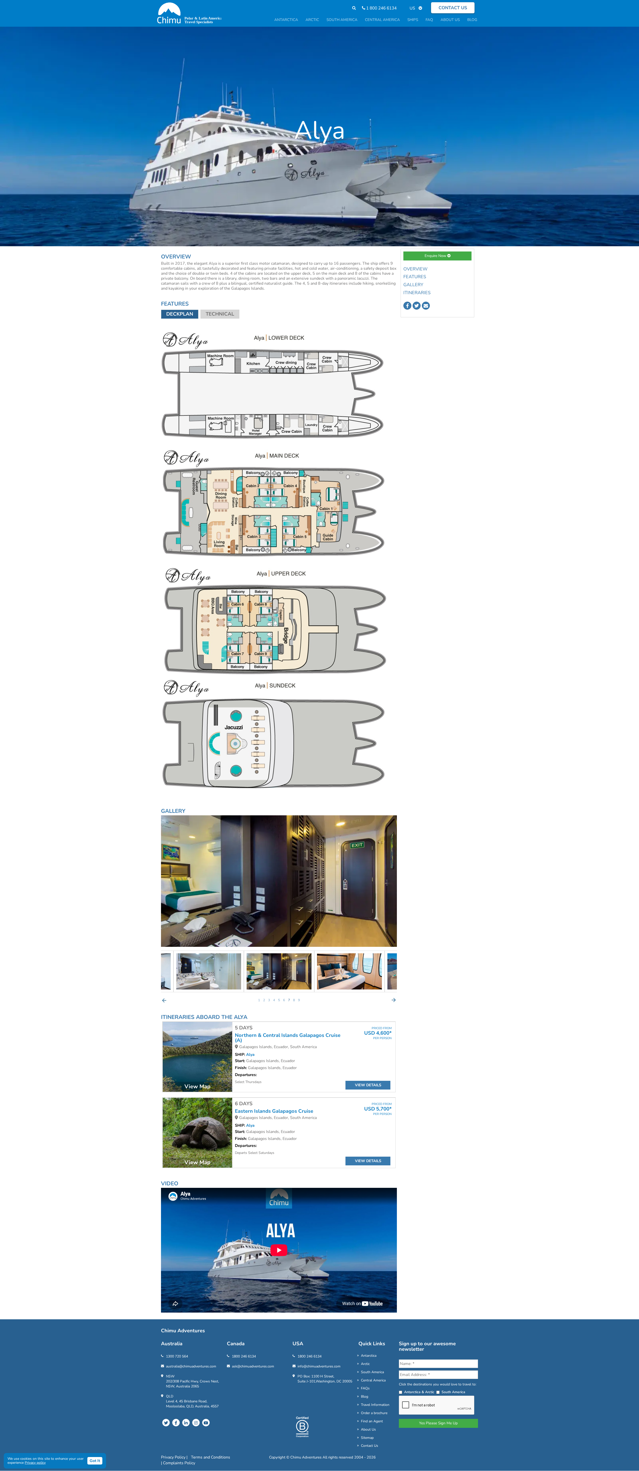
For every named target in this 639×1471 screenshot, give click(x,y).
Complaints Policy (179, 1463)
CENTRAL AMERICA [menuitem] (382, 19)
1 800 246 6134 (381, 8)
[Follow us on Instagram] (196, 1422)
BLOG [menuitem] (472, 19)
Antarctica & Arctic (419, 1392)
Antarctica (368, 1355)
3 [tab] (269, 1000)
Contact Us (369, 1445)
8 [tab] (294, 1000)
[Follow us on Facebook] (407, 306)
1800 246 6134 (244, 1356)
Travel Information (375, 1404)
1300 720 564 (177, 1356)
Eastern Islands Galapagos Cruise (274, 1111)
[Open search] (351, 8)
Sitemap (367, 1437)
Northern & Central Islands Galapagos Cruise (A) (287, 1038)
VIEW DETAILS (368, 1085)
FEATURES (414, 277)
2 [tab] (264, 1000)
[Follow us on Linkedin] (186, 1422)
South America (372, 1372)
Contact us (453, 8)
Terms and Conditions (210, 1457)
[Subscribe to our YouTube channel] (206, 1422)
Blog (364, 1396)
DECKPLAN (179, 314)
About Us (368, 1429)
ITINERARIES (417, 293)
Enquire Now (436, 255)
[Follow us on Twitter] (417, 306)
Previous (164, 1000)
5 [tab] (279, 1000)
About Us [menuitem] (450, 19)
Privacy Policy (173, 1457)
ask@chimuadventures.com (253, 1366)
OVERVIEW (415, 269)
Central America (373, 1380)
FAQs (365, 1388)
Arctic (365, 1363)
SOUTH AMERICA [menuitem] (341, 19)
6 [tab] (284, 1000)
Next (393, 1000)
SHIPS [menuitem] (412, 19)
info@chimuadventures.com (319, 1366)
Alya (250, 1054)
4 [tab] (274, 1000)
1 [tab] (259, 1000)
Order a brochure (374, 1413)
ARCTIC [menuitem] (312, 19)
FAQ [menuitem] (429, 19)
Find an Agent (372, 1421)
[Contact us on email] (426, 306)
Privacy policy (35, 1462)
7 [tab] (289, 1000)
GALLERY (413, 285)
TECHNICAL (220, 314)
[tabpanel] (279, 971)
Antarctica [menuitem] (286, 19)
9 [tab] (299, 1000)
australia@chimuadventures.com (191, 1366)
